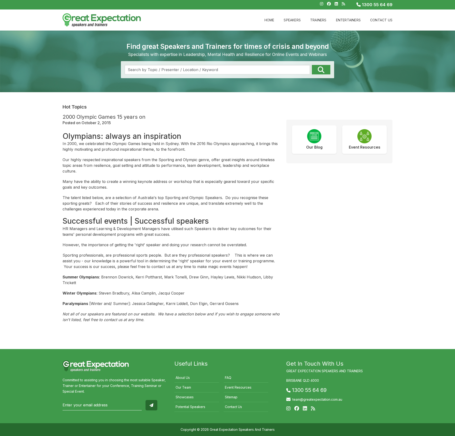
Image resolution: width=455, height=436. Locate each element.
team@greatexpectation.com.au (317, 399)
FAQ (228, 378)
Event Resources (238, 387)
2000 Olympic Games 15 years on (104, 117)
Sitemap (231, 397)
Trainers (318, 20)
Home (269, 20)
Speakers (292, 20)
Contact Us (381, 20)
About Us (183, 378)
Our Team (183, 387)
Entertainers (348, 20)
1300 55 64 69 (376, 4)
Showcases (185, 397)
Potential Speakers (190, 407)
